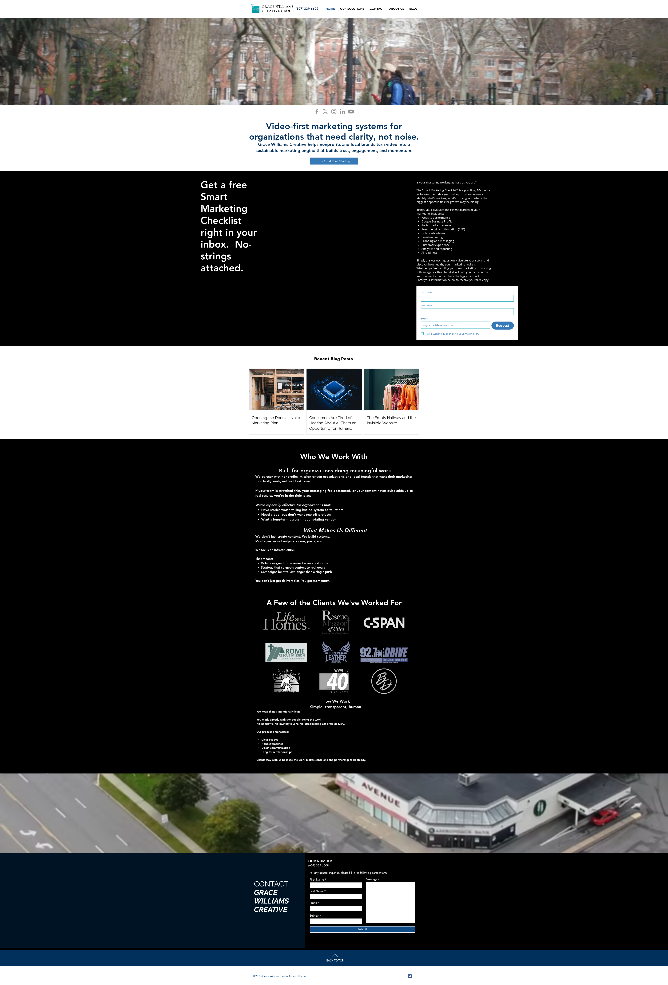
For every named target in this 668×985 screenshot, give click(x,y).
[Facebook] (316, 111)
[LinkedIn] (342, 111)
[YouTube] (351, 111)
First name (426, 291)
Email (424, 318)
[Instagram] (334, 111)
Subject (314, 915)
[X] (325, 111)
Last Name (317, 891)
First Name (317, 879)
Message (371, 879)
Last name (426, 305)
